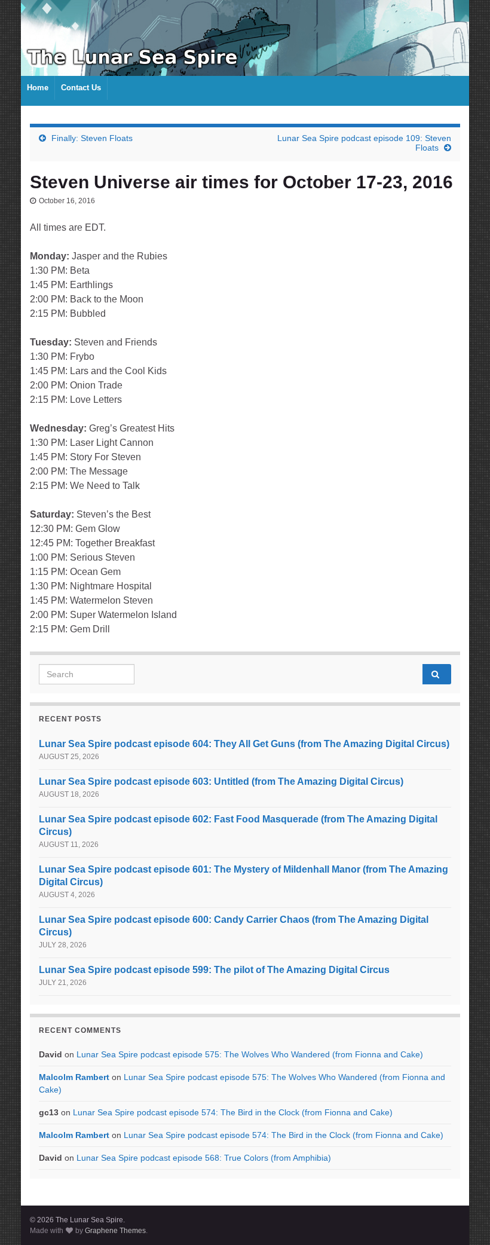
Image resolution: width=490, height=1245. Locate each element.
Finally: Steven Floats (92, 138)
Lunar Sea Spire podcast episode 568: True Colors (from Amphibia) (203, 1158)
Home (37, 87)
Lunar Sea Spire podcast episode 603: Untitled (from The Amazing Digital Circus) (221, 781)
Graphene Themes (115, 1230)
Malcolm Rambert (74, 1077)
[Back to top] (463, 1218)
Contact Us (81, 87)
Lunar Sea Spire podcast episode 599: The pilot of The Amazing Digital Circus (214, 970)
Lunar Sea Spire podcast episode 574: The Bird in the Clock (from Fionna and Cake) (233, 1112)
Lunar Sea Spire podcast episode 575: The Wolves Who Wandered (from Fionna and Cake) (249, 1054)
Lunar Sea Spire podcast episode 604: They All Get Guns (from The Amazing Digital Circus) (244, 744)
